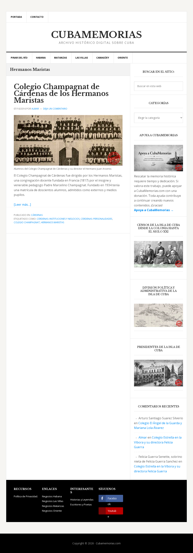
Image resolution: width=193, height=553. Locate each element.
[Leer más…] (22, 204)
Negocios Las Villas (52, 501)
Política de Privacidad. (26, 496)
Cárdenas (37, 215)
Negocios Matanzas (53, 506)
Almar (143, 437)
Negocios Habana (52, 496)
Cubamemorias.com (108, 543)
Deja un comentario (55, 108)
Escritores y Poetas (81, 504)
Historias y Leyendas (81, 499)
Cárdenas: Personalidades (96, 218)
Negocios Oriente (52, 510)
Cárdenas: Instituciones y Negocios (58, 218)
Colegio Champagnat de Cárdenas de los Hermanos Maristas (61, 94)
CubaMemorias (96, 34)
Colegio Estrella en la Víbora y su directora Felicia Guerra (158, 442)
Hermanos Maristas (52, 222)
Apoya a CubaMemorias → (154, 210)
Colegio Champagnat (27, 222)
